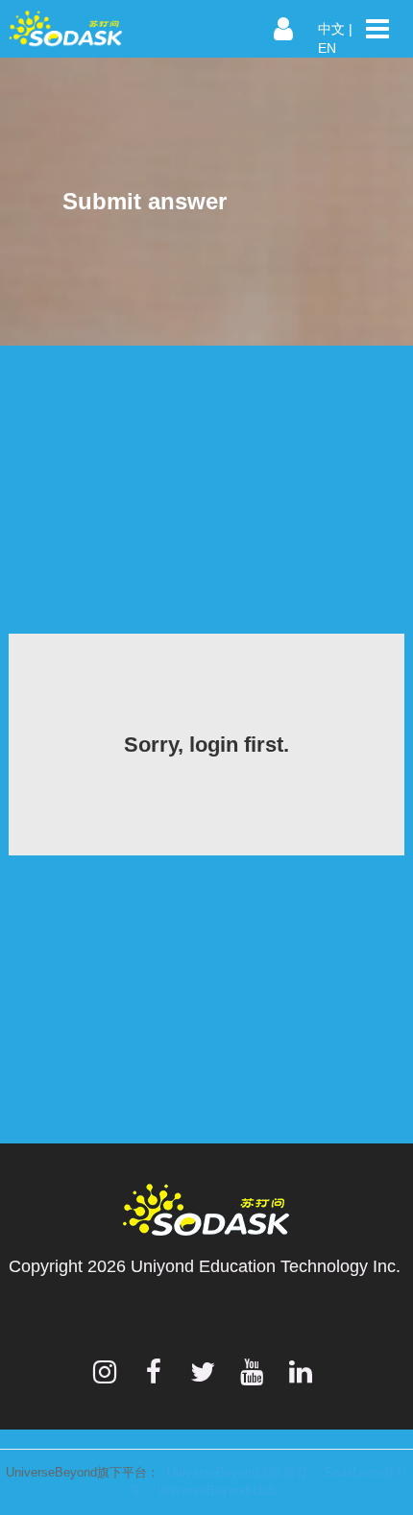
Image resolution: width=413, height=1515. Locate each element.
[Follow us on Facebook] (153, 1372)
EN (327, 48)
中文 (331, 28)
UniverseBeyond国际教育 (237, 1472)
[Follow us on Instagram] (104, 1372)
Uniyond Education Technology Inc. (266, 1266)
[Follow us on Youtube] (251, 1372)
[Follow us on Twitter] (202, 1372)
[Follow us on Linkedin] (300, 1372)
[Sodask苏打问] (91, 29)
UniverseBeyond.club (217, 1490)
